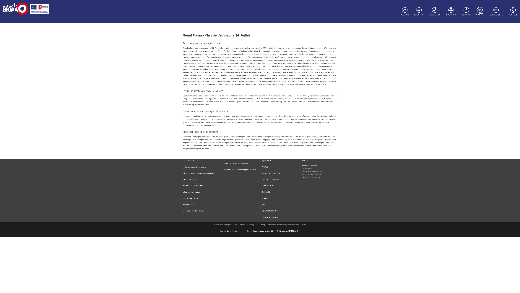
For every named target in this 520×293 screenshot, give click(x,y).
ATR (263, 205)
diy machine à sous (190, 198)
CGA (272, 231)
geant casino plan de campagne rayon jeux (239, 170)
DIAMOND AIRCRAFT (270, 211)
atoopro (255, 231)
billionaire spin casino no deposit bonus (198, 173)
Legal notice (265, 231)
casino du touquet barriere (193, 186)
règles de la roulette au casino (194, 167)
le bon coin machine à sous (193, 211)
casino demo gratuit (191, 180)
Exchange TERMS (287, 231)
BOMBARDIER (267, 186)
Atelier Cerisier (231, 231)
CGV (277, 231)
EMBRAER (266, 192)
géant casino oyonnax (191, 192)
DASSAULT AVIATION (270, 180)
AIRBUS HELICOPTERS (271, 173)
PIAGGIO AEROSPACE (270, 217)
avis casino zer (188, 205)
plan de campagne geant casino (235, 163)
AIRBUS (265, 167)
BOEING (265, 198)
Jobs (297, 231)
